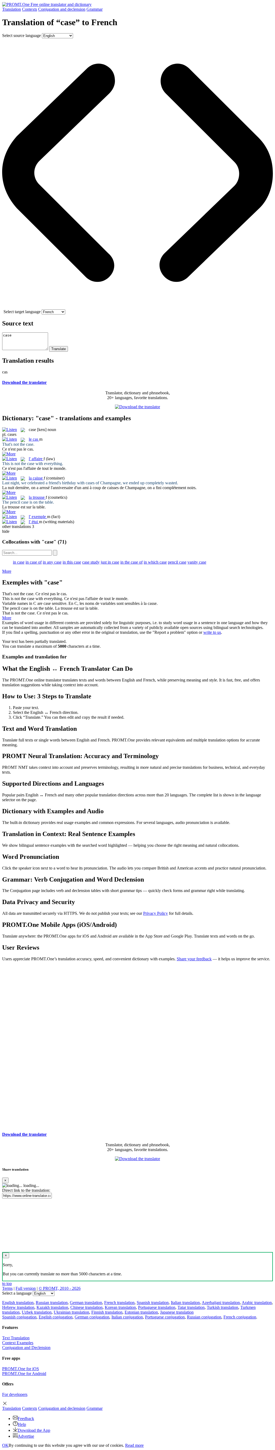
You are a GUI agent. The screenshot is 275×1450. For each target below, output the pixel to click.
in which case (155, 562)
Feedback (26, 1418)
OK (5, 1445)
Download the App (34, 1430)
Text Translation (16, 1338)
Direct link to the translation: (26, 1190)
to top (7, 1283)
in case (18, 562)
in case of (34, 562)
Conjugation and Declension (26, 1347)
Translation (11, 9)
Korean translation (120, 1307)
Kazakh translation (52, 1307)
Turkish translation (222, 1307)
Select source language (21, 35)
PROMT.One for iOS (20, 1368)
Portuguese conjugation (165, 1317)
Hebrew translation (18, 1307)
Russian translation (52, 1302)
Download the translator (24, 382)
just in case (110, 562)
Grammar (94, 9)
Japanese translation (177, 1312)
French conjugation (239, 1317)
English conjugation (56, 1317)
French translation (119, 1302)
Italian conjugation (127, 1317)
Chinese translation (86, 1307)
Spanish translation (153, 1302)
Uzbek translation (37, 1312)
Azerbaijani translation (221, 1302)
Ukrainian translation (71, 1312)
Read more (134, 1445)
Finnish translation (106, 1312)
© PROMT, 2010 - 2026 (60, 1288)
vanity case (196, 562)
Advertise (26, 1436)
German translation (86, 1302)
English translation (18, 1302)
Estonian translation (141, 1312)
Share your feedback (194, 959)
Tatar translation (191, 1307)
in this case (72, 562)
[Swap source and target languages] (137, 307)
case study (91, 562)
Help (22, 1424)
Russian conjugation (204, 1317)
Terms (7, 1288)
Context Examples (17, 1342)
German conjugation (92, 1317)
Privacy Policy (155, 913)
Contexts (29, 9)
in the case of (131, 562)
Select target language (22, 311)
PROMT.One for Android (24, 1373)
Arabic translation (257, 1302)
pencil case (177, 562)
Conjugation (61, 9)
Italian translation (185, 1302)
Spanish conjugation (19, 1317)
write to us (212, 632)
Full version (26, 1288)
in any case (52, 562)
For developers (14, 1394)
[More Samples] (9, 454)
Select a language (17, 1293)
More (6, 571)
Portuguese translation (156, 1307)
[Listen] (9, 429)
